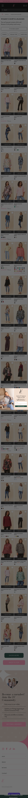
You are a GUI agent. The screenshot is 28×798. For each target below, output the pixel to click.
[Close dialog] (27, 388)
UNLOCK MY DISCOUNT (21, 406)
